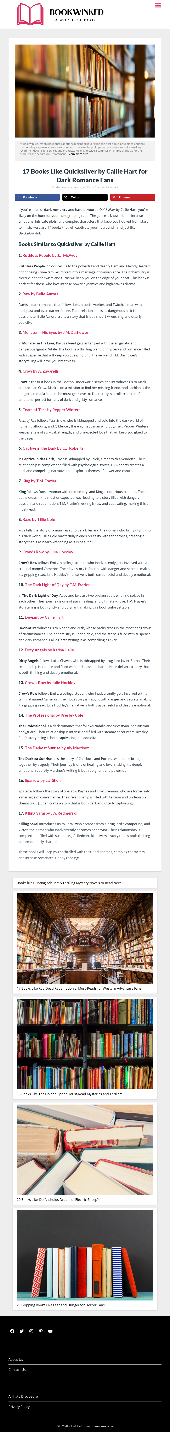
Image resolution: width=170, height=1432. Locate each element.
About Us (15, 1359)
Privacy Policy (19, 1406)
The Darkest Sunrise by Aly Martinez (57, 748)
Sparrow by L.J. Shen (43, 780)
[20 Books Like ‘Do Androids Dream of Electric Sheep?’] (85, 1151)
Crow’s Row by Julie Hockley (48, 552)
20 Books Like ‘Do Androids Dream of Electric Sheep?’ (58, 1199)
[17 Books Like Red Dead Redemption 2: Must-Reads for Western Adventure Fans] (85, 939)
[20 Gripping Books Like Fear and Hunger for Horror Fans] (85, 1256)
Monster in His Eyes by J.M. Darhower (55, 332)
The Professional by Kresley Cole (54, 715)
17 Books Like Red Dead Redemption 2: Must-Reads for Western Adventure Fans (79, 988)
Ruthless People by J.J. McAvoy (50, 255)
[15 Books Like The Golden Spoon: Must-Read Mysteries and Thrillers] (85, 1045)
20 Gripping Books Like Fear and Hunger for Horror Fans (61, 1305)
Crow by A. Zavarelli (40, 371)
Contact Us (17, 1369)
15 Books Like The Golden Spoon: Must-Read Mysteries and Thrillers (70, 1094)
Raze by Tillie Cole (39, 519)
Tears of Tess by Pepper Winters (51, 409)
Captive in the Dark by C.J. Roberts (53, 448)
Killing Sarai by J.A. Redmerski (50, 813)
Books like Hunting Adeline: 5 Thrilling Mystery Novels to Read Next (69, 883)
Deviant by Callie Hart (44, 617)
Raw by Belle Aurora (40, 294)
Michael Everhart (106, 187)
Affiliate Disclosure (23, 1396)
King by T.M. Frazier (39, 481)
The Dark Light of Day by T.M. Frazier (57, 584)
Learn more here (78, 154)
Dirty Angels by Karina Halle (49, 650)
